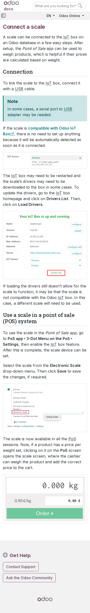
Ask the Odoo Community (29, 577)
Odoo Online (70, 16)
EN (49, 16)
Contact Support (21, 566)
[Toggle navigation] (3, 15)
